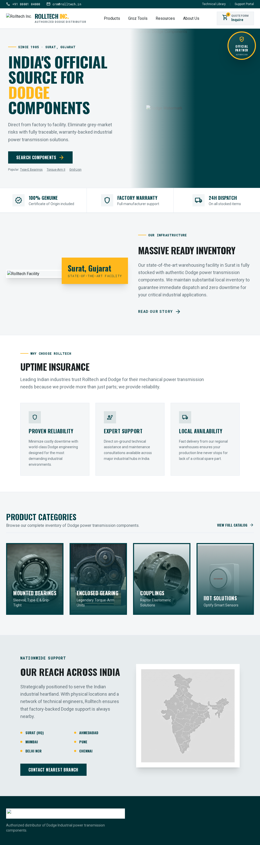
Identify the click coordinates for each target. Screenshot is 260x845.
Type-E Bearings (31, 169)
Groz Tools (138, 18)
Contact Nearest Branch (53, 770)
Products (112, 18)
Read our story (159, 312)
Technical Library (214, 4)
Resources (165, 18)
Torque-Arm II (56, 169)
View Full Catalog (235, 525)
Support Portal (244, 4)
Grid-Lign (75, 169)
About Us (191, 18)
